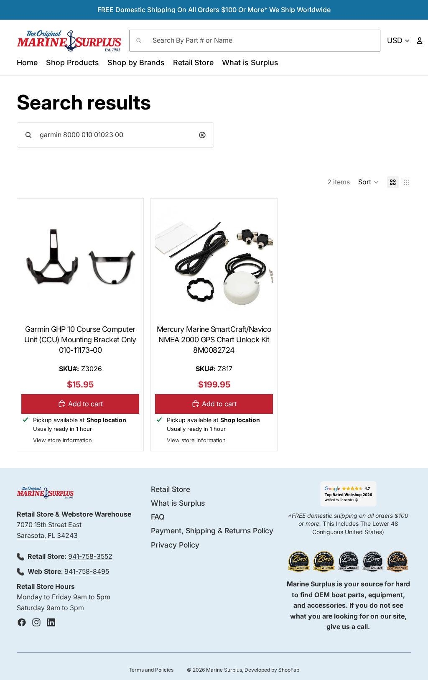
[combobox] (255, 41)
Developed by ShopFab (272, 670)
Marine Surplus (224, 670)
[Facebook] (22, 622)
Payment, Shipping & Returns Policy (212, 530)
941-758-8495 (86, 571)
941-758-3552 (90, 556)
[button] (368, 182)
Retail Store (170, 489)
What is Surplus (178, 503)
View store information (62, 440)
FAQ (157, 516)
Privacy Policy (175, 544)
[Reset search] (202, 135)
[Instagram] (36, 622)
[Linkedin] (51, 622)
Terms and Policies (151, 670)
